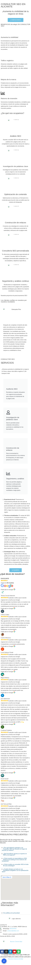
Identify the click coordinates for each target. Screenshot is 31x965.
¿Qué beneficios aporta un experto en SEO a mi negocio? (15, 854)
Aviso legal (19, 954)
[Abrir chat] (4, 961)
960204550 (13, 928)
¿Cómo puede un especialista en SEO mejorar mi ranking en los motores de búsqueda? (14, 860)
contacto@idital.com (13, 930)
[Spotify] (19, 952)
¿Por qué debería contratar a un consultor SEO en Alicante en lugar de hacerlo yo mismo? (14, 849)
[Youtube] (14, 952)
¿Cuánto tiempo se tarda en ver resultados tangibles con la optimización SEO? (15, 870)
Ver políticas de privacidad (11, 913)
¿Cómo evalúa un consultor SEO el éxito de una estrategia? (16, 865)
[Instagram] (6, 952)
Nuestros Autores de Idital (15, 959)
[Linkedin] (10, 952)
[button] (15, 849)
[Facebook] (2, 952)
